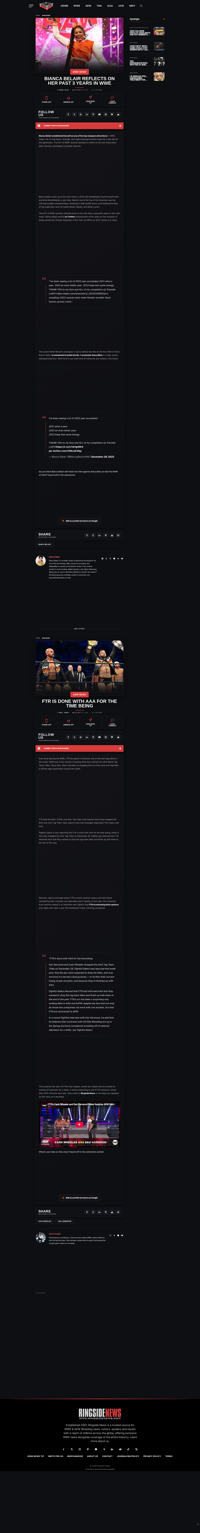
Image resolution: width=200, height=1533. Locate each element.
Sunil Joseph (64, 713)
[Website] (102, 558)
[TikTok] (128, 1449)
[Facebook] (68, 114)
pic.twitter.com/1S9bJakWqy (65, 451)
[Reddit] (118, 114)
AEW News (46, 638)
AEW (88, 5)
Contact (107, 1456)
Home (64, 5)
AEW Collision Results (139, 27)
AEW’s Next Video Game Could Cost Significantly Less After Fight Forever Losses (139, 48)
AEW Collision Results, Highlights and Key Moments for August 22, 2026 (140, 33)
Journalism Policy (128, 1456)
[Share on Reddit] (111, 535)
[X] (74, 114)
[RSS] (136, 1449)
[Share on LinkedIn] (99, 535)
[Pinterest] (93, 114)
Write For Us (55, 1456)
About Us (92, 1456)
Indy (132, 5)
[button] (141, 6)
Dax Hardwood (64, 1221)
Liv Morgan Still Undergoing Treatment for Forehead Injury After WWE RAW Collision (138, 78)
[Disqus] (79, 1332)
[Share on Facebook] (86, 535)
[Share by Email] (118, 535)
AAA (110, 5)
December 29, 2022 (102, 456)
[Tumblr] (104, 1449)
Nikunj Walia (64, 90)
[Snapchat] (111, 114)
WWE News (46, 15)
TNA (99, 5)
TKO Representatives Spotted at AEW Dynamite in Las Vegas (139, 63)
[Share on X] (93, 535)
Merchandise (75, 1456)
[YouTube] (99, 114)
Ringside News (88, 1093)
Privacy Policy (152, 1456)
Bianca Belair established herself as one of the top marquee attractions (73, 136)
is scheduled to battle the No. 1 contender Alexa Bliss (77, 355)
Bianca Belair (44, 544)
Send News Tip (35, 1456)
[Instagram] (105, 114)
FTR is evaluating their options (104, 904)
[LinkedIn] (86, 114)
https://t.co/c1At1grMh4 (69, 447)
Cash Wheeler (44, 1221)
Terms (169, 1456)
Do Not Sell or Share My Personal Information (100, 1469)
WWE (76, 5)
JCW (121, 5)
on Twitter (69, 217)
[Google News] (80, 114)
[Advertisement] (56, 331)
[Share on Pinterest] (105, 535)
